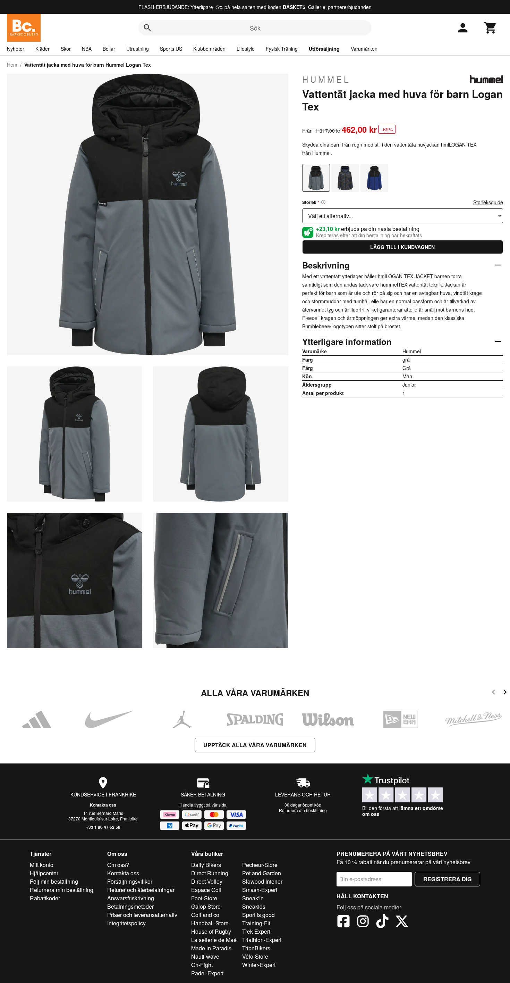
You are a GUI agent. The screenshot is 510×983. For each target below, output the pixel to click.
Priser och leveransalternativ (142, 915)
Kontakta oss (103, 805)
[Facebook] (343, 922)
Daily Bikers (206, 865)
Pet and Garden (261, 873)
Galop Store (206, 906)
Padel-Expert (207, 973)
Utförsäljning (324, 48)
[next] (505, 693)
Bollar (109, 48)
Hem (12, 64)
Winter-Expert (258, 965)
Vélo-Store (255, 956)
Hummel (326, 79)
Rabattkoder (45, 898)
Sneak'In (253, 898)
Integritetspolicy (126, 923)
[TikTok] (382, 922)
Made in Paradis (211, 948)
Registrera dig (447, 879)
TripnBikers (256, 948)
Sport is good (258, 915)
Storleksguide (488, 202)
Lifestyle (246, 48)
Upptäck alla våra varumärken (255, 745)
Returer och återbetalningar (141, 890)
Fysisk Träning (282, 48)
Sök (255, 27)
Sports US (171, 48)
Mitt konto (41, 865)
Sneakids (253, 906)
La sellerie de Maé (214, 940)
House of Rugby (211, 931)
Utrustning (137, 48)
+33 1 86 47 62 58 (103, 827)
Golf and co (205, 915)
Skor (66, 48)
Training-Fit (256, 923)
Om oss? (118, 865)
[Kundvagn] (491, 28)
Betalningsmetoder (130, 906)
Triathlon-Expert (261, 940)
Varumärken (364, 48)
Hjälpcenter (44, 873)
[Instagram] (363, 922)
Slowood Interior (262, 881)
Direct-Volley (206, 881)
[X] (402, 922)
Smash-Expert (259, 890)
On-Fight (202, 965)
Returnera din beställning (303, 810)
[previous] (493, 693)
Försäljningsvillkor (129, 881)
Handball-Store (210, 923)
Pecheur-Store (260, 865)
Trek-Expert (256, 931)
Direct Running (209, 873)
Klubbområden (209, 48)
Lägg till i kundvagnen (402, 246)
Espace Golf (206, 890)
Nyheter (15, 48)
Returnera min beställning (61, 890)
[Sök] (147, 27)
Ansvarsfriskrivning (130, 898)
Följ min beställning (54, 881)
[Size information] (323, 202)
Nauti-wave (205, 956)
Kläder (42, 48)
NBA (87, 48)
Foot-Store (204, 898)
